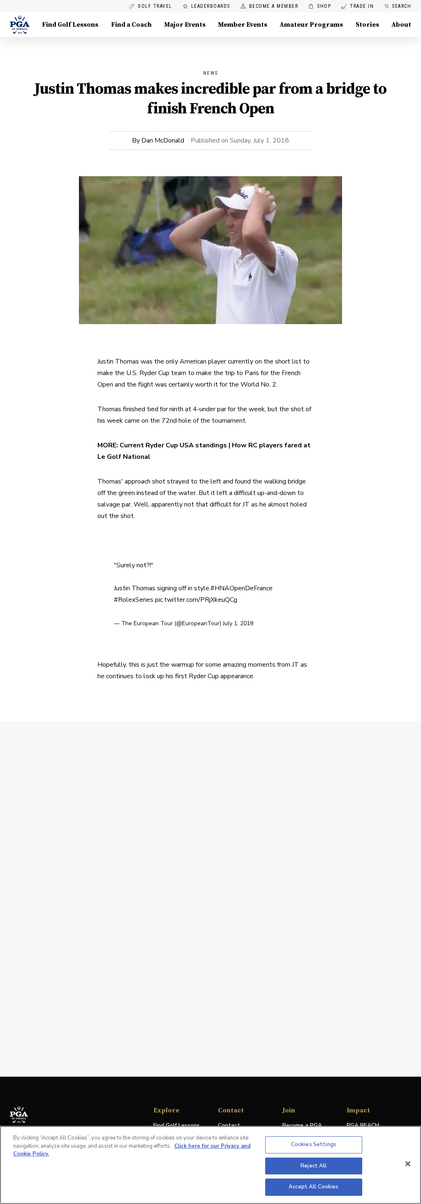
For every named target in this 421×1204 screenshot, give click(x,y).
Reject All (313, 1165)
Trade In (357, 6)
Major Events (185, 25)
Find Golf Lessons (70, 25)
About (401, 25)
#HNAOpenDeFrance (241, 588)
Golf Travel (155, 6)
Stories (367, 25)
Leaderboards (210, 6)
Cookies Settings (313, 1144)
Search (401, 6)
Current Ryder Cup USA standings (173, 445)
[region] (210, 1165)
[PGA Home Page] (20, 24)
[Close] (408, 1164)
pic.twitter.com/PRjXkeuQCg (196, 599)
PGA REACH (363, 1125)
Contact (229, 1125)
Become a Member (273, 6)
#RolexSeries (133, 599)
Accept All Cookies (313, 1186)
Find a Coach (131, 25)
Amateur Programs (311, 25)
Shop (319, 6)
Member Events (242, 25)
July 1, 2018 (238, 623)
